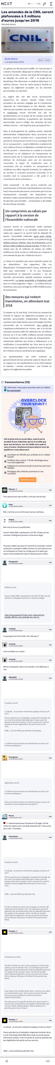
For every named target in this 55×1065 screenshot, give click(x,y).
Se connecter (14, 391)
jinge (11, 504)
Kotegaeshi (13, 562)
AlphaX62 (13, 677)
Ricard (11, 816)
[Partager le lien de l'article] (6, 1061)
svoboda (12, 629)
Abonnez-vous (27, 479)
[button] (51, 3)
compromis (12, 112)
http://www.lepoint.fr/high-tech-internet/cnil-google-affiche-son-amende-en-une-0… (25, 616)
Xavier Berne (11, 59)
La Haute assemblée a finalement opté (34, 280)
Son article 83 (44, 325)
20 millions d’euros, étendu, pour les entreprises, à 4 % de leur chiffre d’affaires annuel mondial (27, 242)
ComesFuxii (13, 836)
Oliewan (12, 489)
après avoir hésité (42, 236)
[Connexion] (44, 4)
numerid (12, 644)
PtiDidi (11, 520)
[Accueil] (6, 3)
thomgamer (13, 757)
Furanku (12, 931)
